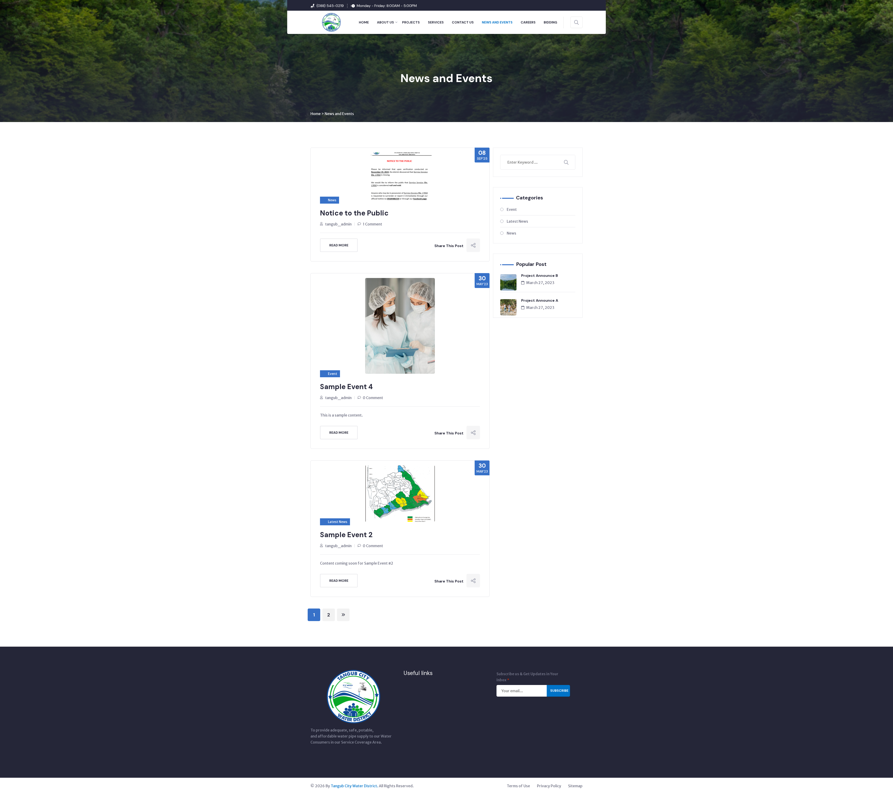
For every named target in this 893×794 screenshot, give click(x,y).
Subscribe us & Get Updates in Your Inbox (527, 677)
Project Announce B (539, 275)
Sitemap (575, 786)
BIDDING (550, 22)
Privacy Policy (549, 786)
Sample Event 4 (346, 386)
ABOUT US (385, 22)
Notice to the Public (354, 213)
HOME (364, 22)
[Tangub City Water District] (325, 22)
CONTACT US (463, 22)
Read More (338, 245)
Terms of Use (518, 786)
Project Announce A (539, 300)
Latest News (337, 522)
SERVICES (436, 22)
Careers (528, 22)
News (332, 200)
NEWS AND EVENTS (497, 22)
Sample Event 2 (346, 534)
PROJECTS (411, 22)
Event (332, 374)
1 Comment (372, 224)
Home (315, 113)
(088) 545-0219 (330, 5)
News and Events (339, 113)
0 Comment (373, 397)
